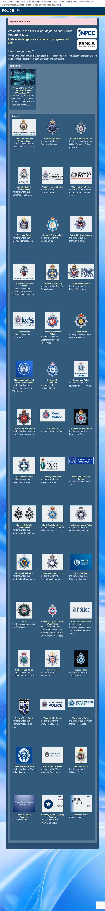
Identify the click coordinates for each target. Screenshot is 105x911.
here (59, 5)
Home (20, 10)
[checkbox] (3, 1)
